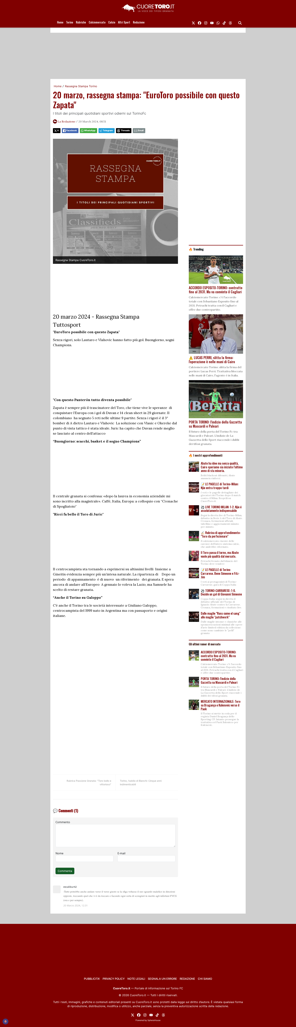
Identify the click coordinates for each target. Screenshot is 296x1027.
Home (60, 22)
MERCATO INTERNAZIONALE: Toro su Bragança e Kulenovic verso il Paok (221, 705)
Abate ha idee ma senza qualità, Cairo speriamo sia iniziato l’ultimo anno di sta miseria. (222, 467)
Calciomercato (97, 22)
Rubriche (81, 22)
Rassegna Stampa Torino (81, 86)
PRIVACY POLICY (114, 978)
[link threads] (230, 22)
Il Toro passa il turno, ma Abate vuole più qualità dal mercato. (220, 554)
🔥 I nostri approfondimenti (205, 455)
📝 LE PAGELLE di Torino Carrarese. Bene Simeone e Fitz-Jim (220, 573)
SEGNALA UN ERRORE (162, 978)
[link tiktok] (224, 22)
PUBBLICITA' (92, 978)
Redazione (139, 22)
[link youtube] (212, 22)
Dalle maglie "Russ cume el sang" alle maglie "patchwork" (220, 615)
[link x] (193, 22)
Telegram (108, 130)
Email (141, 130)
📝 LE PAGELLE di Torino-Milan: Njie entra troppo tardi (219, 486)
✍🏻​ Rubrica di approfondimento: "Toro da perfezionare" (220, 534)
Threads (125, 130)
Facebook (71, 130)
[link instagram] (206, 22)
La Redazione (66, 121)
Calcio (111, 22)
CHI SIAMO (205, 978)
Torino (69, 22)
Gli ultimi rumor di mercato (204, 644)
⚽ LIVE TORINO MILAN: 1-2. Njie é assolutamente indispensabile (221, 509)
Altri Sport (124, 22)
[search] (240, 22)
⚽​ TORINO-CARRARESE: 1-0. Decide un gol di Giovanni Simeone (221, 592)
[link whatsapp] (218, 22)
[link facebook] (199, 22)
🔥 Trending (196, 249)
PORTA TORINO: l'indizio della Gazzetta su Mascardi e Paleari (219, 680)
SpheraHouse (154, 1020)
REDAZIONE (187, 978)
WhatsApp (89, 130)
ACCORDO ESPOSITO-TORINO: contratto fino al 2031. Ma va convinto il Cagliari (218, 656)
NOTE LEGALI (136, 978)
